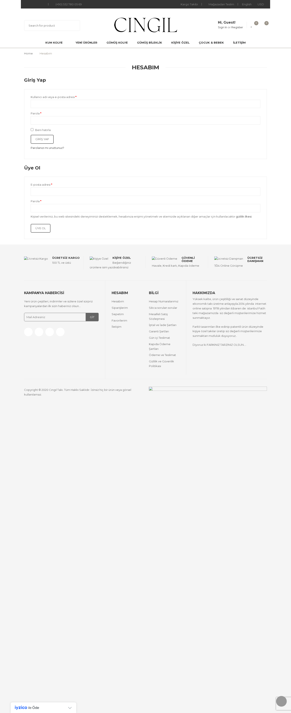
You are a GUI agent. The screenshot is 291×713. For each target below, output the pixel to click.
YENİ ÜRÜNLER (86, 42)
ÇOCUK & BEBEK (211, 42)
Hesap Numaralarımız (163, 301)
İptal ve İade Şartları (162, 325)
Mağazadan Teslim (221, 4)
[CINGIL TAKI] (145, 24)
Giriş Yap (42, 139)
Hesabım (118, 301)
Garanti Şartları (159, 331)
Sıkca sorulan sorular (163, 307)
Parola (36, 113)
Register (237, 27)
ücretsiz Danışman (255, 259)
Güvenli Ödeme (188, 259)
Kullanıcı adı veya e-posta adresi (53, 97)
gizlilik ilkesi (244, 216)
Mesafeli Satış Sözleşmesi (158, 316)
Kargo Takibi (189, 4)
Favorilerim (119, 320)
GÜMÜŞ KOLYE (117, 42)
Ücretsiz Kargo (66, 257)
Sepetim (118, 314)
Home (28, 53)
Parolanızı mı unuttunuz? (47, 147)
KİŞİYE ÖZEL (180, 42)
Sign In (222, 27)
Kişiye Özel (121, 257)
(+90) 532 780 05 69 (69, 4)
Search (74, 25)
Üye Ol (40, 228)
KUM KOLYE (54, 42)
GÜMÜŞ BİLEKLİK (149, 42)
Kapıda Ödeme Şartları (159, 346)
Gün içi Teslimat (159, 337)
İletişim (239, 42)
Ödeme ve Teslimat (162, 355)
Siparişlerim (120, 307)
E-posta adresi (41, 184)
